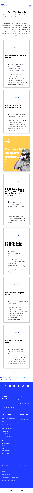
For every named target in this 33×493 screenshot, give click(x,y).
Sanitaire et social (8, 379)
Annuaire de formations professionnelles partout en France (15, 470)
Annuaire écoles (7, 411)
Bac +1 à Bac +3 (6, 425)
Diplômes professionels (6, 432)
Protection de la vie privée (8, 480)
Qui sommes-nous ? (6, 444)
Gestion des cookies (7, 486)
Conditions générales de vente (9, 483)
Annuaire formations (8, 407)
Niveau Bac (5, 421)
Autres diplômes (7, 436)
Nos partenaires (6, 449)
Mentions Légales (6, 474)
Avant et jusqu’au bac (8, 418)
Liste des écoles (9, 377)
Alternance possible (24, 377)
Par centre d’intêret (24, 403)
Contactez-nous (5, 454)
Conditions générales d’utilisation (10, 477)
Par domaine (22, 400)
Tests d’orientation (23, 419)
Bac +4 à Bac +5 (7, 428)
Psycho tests (22, 423)
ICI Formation (5, 467)
